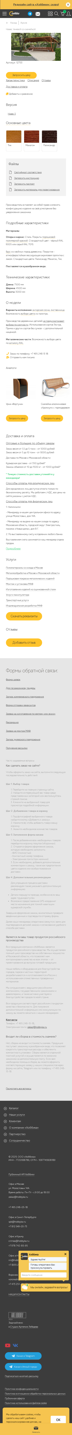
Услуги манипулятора (17, 594)
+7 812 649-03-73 (18, 1226)
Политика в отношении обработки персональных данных (35, 1393)
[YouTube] (7, 1346)
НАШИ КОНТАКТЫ (19, 1294)
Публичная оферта (15, 1398)
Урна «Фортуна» (14, 404)
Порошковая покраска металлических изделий (30, 578)
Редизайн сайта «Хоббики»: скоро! (36, 4)
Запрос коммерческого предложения (25, 696)
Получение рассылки (16, 748)
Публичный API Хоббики (21, 1174)
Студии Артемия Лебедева (24, 1326)
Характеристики (15, 80)
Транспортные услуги (17, 600)
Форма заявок (13, 679)
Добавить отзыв (24, 643)
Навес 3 (12, 113)
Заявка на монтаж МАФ (18, 730)
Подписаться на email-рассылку (21, 1376)
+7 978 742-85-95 (18, 1245)
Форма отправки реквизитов (20, 705)
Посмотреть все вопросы (18, 1088)
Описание (33, 80)
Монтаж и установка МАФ (19, 584)
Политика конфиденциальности (22, 1388)
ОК (58, 1420)
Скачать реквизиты (24, 616)
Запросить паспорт (24, 184)
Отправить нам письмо (22, 357)
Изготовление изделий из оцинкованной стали (31, 589)
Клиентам (15, 1121)
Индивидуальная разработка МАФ (24, 605)
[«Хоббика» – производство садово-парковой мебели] (14, 13)
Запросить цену (21, 75)
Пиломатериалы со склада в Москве (24, 567)
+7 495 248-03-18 (18, 1207)
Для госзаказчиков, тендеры (20, 688)
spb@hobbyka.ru (17, 1221)
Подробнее (13, 548)
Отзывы (46, 80)
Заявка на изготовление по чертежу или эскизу (30, 713)
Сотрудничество (19, 1140)
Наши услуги (17, 1114)
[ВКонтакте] (15, 1346)
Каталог (14, 1108)
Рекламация (12, 722)
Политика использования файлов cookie (26, 1403)
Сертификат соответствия (28, 172)
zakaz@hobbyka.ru (37, 1027)
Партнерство (17, 1134)
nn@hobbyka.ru (17, 1260)
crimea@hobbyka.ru (19, 1240)
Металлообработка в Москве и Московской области (33, 573)
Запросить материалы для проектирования (37, 189)
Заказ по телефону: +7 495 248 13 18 (28, 353)
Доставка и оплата (16, 86)
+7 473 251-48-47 (18, 1284)
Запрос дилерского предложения (23, 739)
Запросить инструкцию (26, 178)
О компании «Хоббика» (24, 1127)
